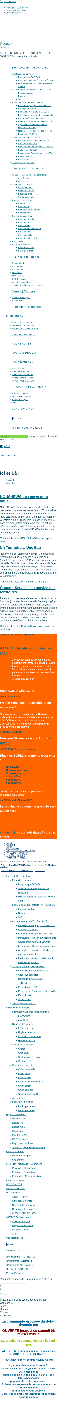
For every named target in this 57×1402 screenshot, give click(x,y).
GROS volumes (20, 1139)
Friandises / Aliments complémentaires (31, 1011)
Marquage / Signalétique (24, 1172)
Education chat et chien (29, 1036)
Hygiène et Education (22, 1024)
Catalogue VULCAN (28, 929)
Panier (9, 847)
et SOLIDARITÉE (38, 1354)
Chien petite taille (26, 1069)
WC (20, 917)
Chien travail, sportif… (29, 1094)
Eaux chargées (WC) (28, 987)
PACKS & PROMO (15, 1188)
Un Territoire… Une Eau (20, 547)
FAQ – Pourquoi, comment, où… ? (35, 970)
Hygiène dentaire (26, 1032)
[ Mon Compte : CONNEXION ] (17, 7)
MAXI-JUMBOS (20, 1135)
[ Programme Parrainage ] (15, 9)
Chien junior (24, 1073)
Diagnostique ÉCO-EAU (30, 884)
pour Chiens (24, 1016)
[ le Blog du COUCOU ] (14, 12)
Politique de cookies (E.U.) (12, 865)
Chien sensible (25, 1090)
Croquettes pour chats (23, 1044)
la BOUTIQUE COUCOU (24, 1213)
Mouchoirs (17, 1131)
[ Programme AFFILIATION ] (16, 10)
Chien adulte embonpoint (30, 1081)
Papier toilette (19, 1118)
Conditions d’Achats (22, 1201)
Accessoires (24, 999)
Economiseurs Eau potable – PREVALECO (33, 905)
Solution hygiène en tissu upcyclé (28, 1147)
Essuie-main (18, 1127)
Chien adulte (24, 1077)
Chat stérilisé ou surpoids (30, 1057)
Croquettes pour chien (23, 1065)
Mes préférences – (13, 14)
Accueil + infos (19, 1196)
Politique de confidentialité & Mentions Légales (28, 866)
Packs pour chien (27, 1106)
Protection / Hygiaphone (24, 1168)
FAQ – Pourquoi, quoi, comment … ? (36, 925)
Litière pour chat (26, 1028)
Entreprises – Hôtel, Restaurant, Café (36, 946)
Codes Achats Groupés (23, 1209)
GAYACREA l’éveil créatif (18, 1217)
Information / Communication (26, 1176)
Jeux (14, 1233)
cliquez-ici (7, 832)
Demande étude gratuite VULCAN (35, 933)
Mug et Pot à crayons (22, 1225)
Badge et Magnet (20, 1229)
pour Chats (23, 1020)
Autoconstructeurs (15, 1180)
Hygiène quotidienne (16, 1114)
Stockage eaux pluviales (24, 1003)
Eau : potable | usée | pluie (19, 876)
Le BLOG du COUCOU (15, 856)
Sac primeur (18, 1159)
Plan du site (40, 871)
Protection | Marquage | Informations (24, 1164)
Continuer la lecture (23, 581)
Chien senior (24, 1085)
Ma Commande (12, 849)
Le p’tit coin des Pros (22, 1143)
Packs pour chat (26, 1110)
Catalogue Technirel (28, 974)
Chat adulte (23, 1053)
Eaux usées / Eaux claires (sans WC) (37, 991)
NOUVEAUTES (14, 1184)
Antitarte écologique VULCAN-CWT (29, 921)
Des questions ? (14, 1192)
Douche (22, 913)
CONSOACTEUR (19, 1354)
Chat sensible (25, 1061)
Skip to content (8, 1)
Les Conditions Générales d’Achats (20, 851)
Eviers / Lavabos (26, 909)
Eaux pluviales (25, 995)
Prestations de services (24, 880)
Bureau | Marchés (15, 1151)
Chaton (21, 1048)
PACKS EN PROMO (22, 1102)
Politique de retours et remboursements (17, 871)
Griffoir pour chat (26, 1040)
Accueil (9, 843)
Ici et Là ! (11, 483)
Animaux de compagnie (17, 1007)
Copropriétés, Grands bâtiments (34, 942)
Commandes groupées (23, 1205)
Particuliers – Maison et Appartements (37, 937)
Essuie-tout (17, 1122)
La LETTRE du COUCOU (16, 854)
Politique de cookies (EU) (16, 858)
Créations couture (21, 1221)
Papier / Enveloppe (21, 1155)
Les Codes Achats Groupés (17, 852)
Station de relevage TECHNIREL (28, 966)
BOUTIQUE (11, 845)
